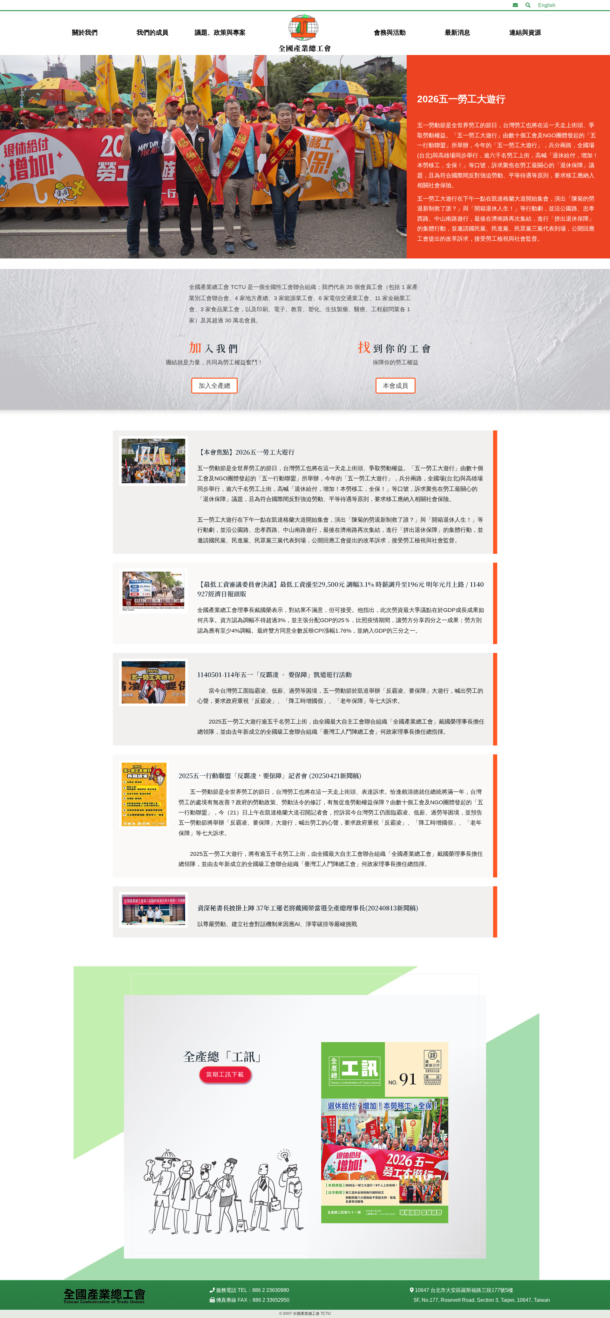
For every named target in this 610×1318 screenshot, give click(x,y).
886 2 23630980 (270, 1290)
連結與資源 (525, 32)
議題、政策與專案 (220, 32)
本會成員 (395, 385)
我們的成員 (152, 32)
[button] (528, 5)
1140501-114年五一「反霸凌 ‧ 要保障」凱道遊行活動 (274, 674)
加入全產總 (214, 385)
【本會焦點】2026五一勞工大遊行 (246, 451)
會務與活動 (390, 32)
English (546, 5)
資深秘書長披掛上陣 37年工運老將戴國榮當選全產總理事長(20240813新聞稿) (307, 907)
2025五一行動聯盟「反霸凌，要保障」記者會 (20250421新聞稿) (270, 775)
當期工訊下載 (225, 1074)
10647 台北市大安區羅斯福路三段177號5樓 (464, 1290)
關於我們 (85, 32)
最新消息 (457, 32)
